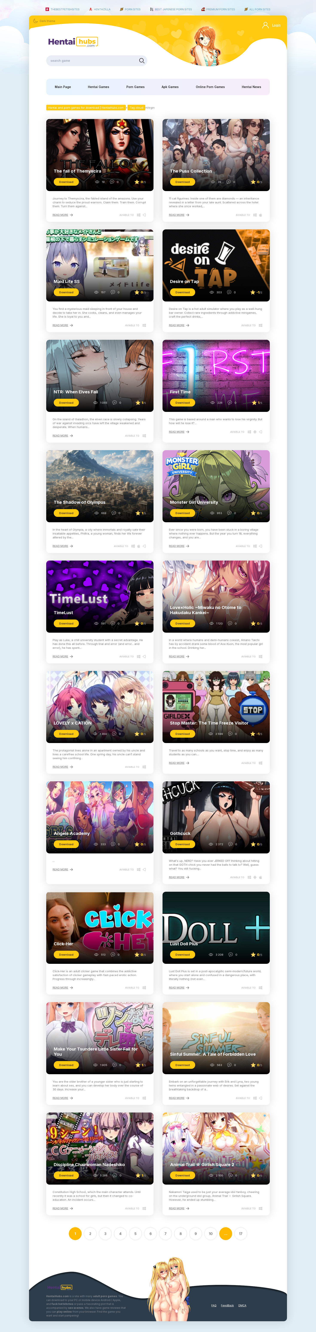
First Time (180, 391)
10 (211, 1234)
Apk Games (170, 87)
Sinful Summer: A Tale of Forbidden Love (213, 1054)
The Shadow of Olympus (80, 502)
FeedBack (227, 1305)
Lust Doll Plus (184, 943)
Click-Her (63, 943)
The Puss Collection (191, 171)
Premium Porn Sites (220, 9)
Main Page (63, 87)
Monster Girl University (194, 502)
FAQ (213, 1305)
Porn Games (135, 87)
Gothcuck (180, 833)
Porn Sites (133, 9)
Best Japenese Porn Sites (173, 9)
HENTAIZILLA (102, 9)
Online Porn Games (210, 87)
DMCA (242, 1305)
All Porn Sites (259, 9)
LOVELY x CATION (73, 723)
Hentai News (251, 87)
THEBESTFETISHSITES (65, 9)
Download (66, 182)
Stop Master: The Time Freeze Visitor (209, 723)
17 (240, 1234)
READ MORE (60, 214)
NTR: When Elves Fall (76, 391)
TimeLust (63, 612)
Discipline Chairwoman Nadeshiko (89, 1164)
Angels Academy (72, 833)
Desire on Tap (184, 281)
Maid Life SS (67, 281)
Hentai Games (98, 87)
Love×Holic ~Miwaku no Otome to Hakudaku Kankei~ (205, 610)
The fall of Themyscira (77, 171)
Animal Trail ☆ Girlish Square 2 (202, 1164)
